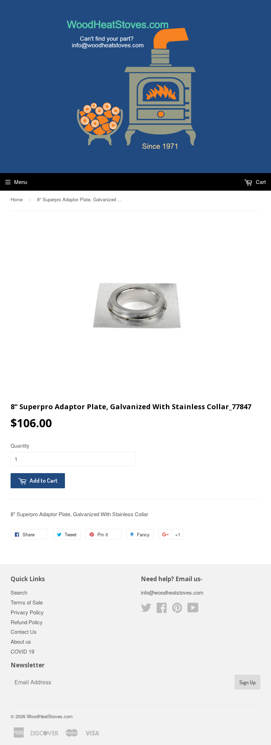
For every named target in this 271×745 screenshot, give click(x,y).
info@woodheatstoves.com (172, 592)
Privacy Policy (27, 612)
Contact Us (24, 631)
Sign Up (247, 682)
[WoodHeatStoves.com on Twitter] (146, 609)
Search (19, 592)
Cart (260, 181)
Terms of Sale (27, 602)
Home (17, 199)
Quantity (20, 445)
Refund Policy (27, 622)
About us (21, 641)
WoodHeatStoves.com (50, 716)
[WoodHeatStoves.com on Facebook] (161, 609)
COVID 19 (22, 651)
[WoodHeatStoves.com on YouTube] (193, 609)
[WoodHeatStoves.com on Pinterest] (177, 609)
